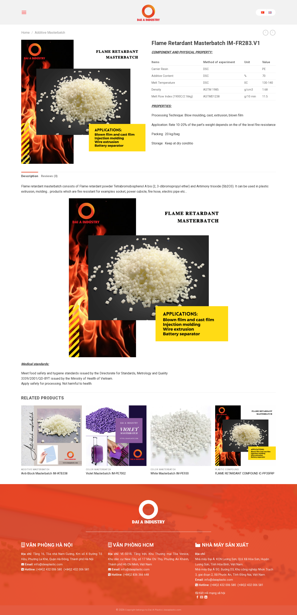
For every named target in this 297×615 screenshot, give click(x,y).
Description (29, 176)
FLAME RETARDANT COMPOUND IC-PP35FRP (244, 473)
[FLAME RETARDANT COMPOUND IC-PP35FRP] (245, 435)
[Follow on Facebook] (197, 597)
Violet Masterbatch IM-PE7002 (106, 473)
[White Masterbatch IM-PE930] (181, 435)
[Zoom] (27, 159)
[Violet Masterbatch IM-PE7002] (116, 435)
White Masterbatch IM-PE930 (170, 473)
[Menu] (24, 12)
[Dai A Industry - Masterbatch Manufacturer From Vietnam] (148, 12)
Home (25, 32)
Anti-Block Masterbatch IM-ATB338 (44, 473)
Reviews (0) (49, 176)
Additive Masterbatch (50, 32)
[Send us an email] (201, 597)
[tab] (29, 176)
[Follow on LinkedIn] (205, 597)
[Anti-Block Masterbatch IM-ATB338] (51, 435)
